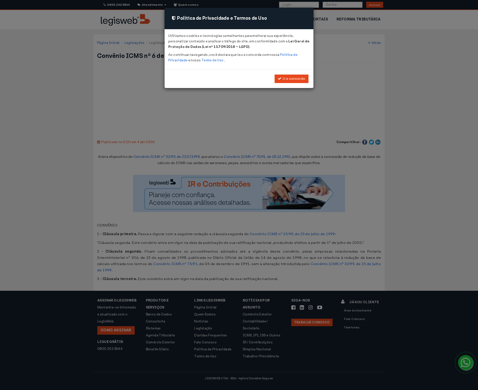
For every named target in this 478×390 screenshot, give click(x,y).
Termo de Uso (212, 60)
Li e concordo (293, 78)
